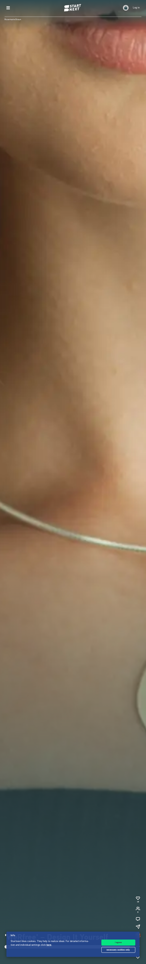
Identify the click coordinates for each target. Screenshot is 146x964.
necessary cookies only (118, 950)
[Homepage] (73, 8)
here (48, 945)
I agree (118, 943)
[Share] (137, 926)
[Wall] (137, 919)
